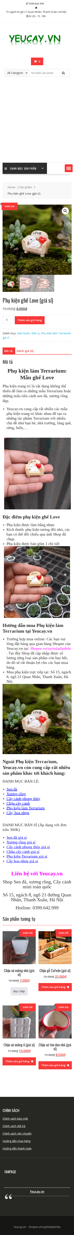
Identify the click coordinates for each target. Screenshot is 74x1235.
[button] (69, 168)
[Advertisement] (37, 124)
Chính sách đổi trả (14, 1126)
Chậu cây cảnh (18, 803)
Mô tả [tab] (8, 351)
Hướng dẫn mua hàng (16, 1141)
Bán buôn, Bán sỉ (28, 333)
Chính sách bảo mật (15, 1118)
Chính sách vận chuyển (17, 1133)
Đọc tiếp (19, 991)
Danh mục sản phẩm (23, 168)
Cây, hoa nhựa (18, 812)
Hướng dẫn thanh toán (17, 1148)
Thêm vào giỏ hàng (30, 320)
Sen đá (12, 789)
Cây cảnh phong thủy (23, 798)
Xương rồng (16, 794)
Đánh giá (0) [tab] (25, 351)
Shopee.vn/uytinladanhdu (50, 648)
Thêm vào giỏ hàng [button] (53, 987)
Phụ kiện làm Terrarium (26, 808)
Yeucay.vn (37, 1192)
